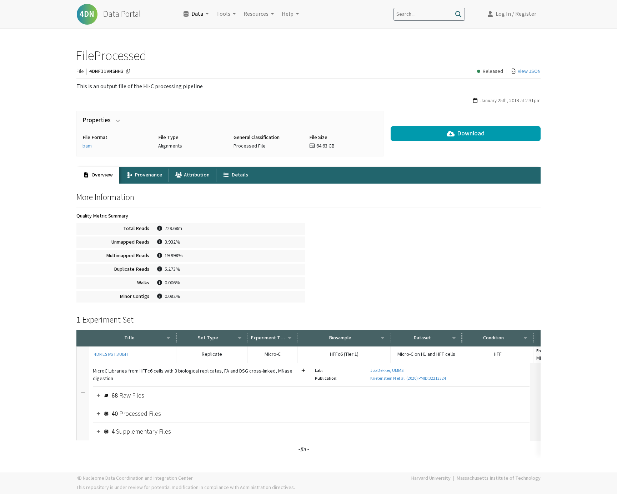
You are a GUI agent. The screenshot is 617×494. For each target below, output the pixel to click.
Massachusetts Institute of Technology (498, 478)
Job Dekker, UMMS (386, 370)
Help (288, 14)
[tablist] (308, 175)
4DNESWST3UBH (111, 354)
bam (87, 146)
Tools (223, 14)
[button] (512, 14)
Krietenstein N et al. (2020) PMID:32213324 (408, 378)
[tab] (97, 175)
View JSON (529, 71)
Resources (256, 14)
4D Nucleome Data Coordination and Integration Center (134, 478)
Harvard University (431, 478)
